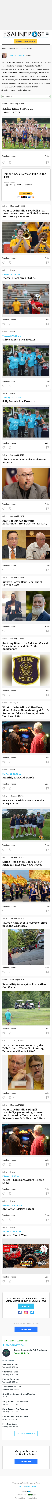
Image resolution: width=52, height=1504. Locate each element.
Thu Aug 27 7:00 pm (11, 336)
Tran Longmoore (9, 156)
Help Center (31, 1486)
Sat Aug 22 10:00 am (12, 774)
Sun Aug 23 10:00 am (12, 1205)
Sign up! (26, 1306)
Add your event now (26, 1434)
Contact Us (20, 1486)
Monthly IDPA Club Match (18, 777)
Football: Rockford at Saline (19, 278)
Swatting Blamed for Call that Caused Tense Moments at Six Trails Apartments (25, 646)
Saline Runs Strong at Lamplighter (17, 110)
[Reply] (10, 162)
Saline (4, 104)
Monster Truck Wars (14, 1235)
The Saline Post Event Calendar (16, 1341)
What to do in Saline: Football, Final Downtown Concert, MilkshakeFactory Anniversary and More (25, 213)
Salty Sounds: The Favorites (18, 339)
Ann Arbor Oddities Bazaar (18, 1208)
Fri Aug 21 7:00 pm (10, 1176)
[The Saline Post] (23, 34)
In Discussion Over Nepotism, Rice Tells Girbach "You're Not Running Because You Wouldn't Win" (23, 1048)
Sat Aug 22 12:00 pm (12, 1231)
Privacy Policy (32, 1498)
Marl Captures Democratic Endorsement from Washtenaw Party (24, 522)
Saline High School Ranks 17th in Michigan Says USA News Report (22, 863)
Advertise (26, 1329)
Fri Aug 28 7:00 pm (11, 274)
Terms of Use (20, 1498)
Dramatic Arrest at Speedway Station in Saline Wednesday (24, 924)
